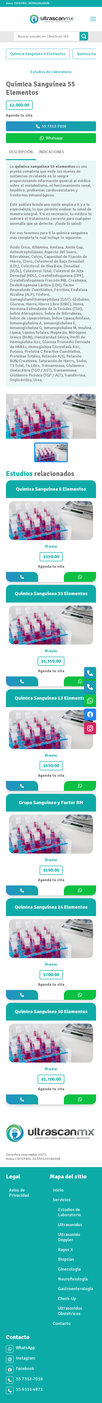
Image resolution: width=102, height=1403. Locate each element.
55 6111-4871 (29, 1389)
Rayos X (65, 1249)
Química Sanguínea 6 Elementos (37, 53)
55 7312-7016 (29, 1379)
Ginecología (69, 1269)
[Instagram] (90, 728)
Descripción (21, 151)
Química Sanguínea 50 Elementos (51, 1011)
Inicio (58, 1190)
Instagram (25, 1358)
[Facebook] (90, 714)
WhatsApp (25, 1347)
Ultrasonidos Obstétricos (70, 1310)
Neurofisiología (73, 1279)
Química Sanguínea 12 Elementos (51, 698)
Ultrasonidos (70, 1224)
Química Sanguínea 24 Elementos (51, 907)
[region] (51, 430)
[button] (51, 452)
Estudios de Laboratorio (51, 71)
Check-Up (67, 1298)
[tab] (21, 154)
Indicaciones (51, 151)
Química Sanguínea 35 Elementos (51, 593)
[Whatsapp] (90, 701)
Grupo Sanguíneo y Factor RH (51, 802)
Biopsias (66, 1259)
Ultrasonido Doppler (69, 1237)
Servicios (62, 1199)
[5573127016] (90, 673)
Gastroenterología (75, 1288)
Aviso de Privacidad (19, 1192)
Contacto (62, 1323)
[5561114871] (90, 687)
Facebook (25, 1368)
